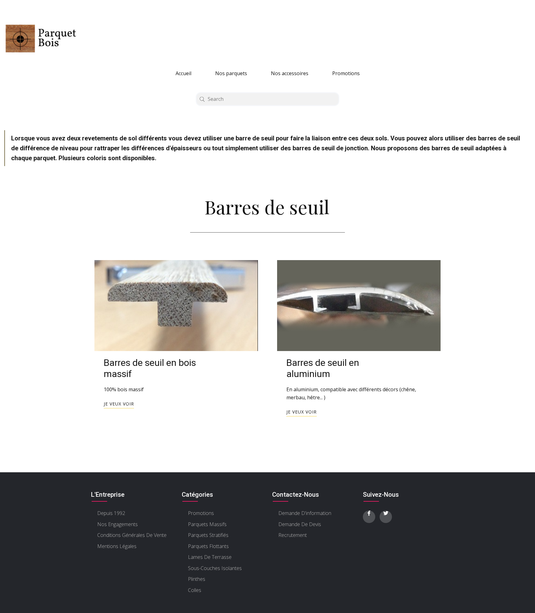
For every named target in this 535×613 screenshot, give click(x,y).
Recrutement (292, 535)
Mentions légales (117, 546)
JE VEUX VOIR (119, 404)
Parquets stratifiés (208, 535)
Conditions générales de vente (132, 535)
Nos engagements (117, 524)
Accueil (183, 73)
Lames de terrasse (210, 557)
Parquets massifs (207, 524)
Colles (194, 590)
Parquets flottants (208, 546)
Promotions (346, 73)
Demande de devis (299, 524)
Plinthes (196, 579)
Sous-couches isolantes (215, 568)
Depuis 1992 (111, 513)
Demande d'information (304, 513)
